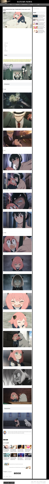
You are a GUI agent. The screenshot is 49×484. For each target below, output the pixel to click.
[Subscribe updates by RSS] (20, 473)
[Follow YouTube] (16, 473)
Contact (38, 481)
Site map (35, 481)
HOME (32, 481)
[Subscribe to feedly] (18, 473)
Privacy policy (41, 481)
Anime (4, 439)
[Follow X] (15, 473)
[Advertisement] (17, 34)
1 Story (5, 44)
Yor (5, 48)
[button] (45, 8)
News (7, 439)
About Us (44, 481)
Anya (5, 49)
